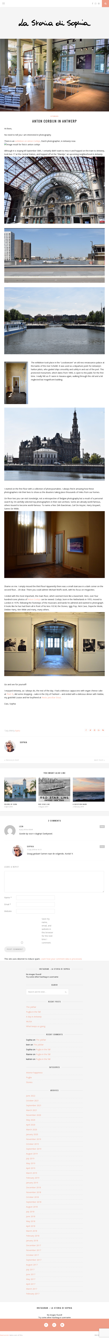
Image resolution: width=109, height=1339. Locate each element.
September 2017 (33, 1259)
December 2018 (33, 1187)
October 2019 (32, 1144)
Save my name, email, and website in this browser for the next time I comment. (47, 930)
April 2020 (30, 1124)
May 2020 (30, 1120)
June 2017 (30, 1274)
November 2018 (33, 1192)
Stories (54, 116)
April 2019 (30, 1168)
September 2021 (33, 1105)
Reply (102, 826)
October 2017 (32, 1255)
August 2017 (32, 1264)
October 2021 (32, 1100)
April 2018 (30, 1226)
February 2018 (32, 1235)
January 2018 (32, 1240)
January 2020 (32, 1134)
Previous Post (12, 760)
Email (7, 904)
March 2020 (31, 1129)
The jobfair (31, 1007)
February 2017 (32, 1293)
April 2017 (30, 1284)
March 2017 (31, 1288)
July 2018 (30, 1211)
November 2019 (33, 1139)
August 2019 (32, 1153)
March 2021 (31, 1110)
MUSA (29, 1021)
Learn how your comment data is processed (61, 959)
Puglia (29, 1077)
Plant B (10, 694)
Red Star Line (44, 804)
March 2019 (31, 1173)
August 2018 (32, 1206)
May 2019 (30, 1163)
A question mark (80, 804)
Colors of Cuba (10, 804)
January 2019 (32, 1182)
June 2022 (30, 1095)
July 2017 (30, 1269)
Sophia (17, 730)
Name (8, 897)
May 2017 (30, 1279)
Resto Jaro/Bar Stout (51, 697)
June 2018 (30, 1216)
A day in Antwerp (34, 1016)
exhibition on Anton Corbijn (27, 141)
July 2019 (30, 1158)
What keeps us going (35, 1026)
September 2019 (33, 1148)
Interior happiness (34, 1072)
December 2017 (33, 1245)
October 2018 (32, 1197)
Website (8, 911)
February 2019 (32, 1177)
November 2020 (33, 1115)
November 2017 (33, 1250)
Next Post (99, 760)
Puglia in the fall (33, 1011)
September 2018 (33, 1202)
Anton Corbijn (34, 599)
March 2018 (31, 1231)
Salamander (4, 1335)
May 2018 (30, 1221)
